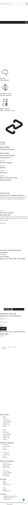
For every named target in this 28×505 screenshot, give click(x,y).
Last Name (2, 322)
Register (5, 482)
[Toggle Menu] (26, 22)
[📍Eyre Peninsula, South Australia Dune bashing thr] (14, 300)
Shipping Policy (6, 423)
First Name (2, 318)
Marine (4, 447)
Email (1, 325)
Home (4, 416)
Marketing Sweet (16, 504)
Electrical (5, 449)
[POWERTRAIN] (14, 186)
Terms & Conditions (7, 421)
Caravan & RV (6, 444)
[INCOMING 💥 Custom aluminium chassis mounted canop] (14, 267)
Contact (4, 418)
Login (4, 481)
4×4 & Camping (6, 446)
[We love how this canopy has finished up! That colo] (14, 289)
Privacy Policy (6, 419)
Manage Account (6, 484)
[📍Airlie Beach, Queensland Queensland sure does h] (14, 278)
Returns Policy (6, 424)
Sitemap (5, 426)
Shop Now (2, 160)
